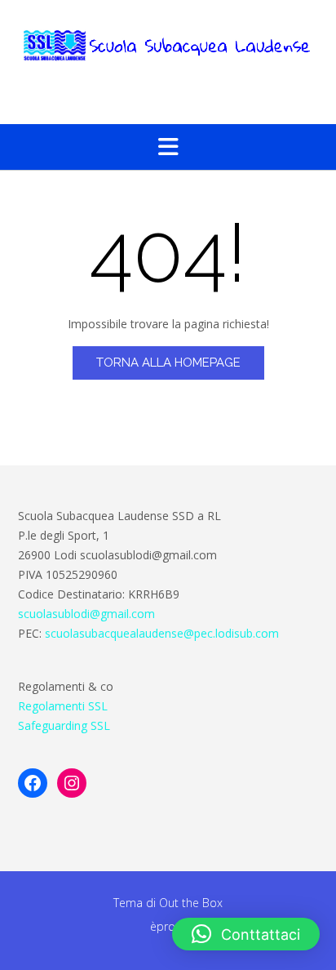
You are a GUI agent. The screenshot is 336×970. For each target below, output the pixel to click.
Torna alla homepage (168, 362)
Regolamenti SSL (63, 706)
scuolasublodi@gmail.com (86, 613)
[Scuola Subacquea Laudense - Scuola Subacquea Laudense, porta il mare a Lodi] (168, 45)
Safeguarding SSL (64, 725)
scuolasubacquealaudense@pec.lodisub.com (162, 633)
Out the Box (191, 902)
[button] (168, 147)
